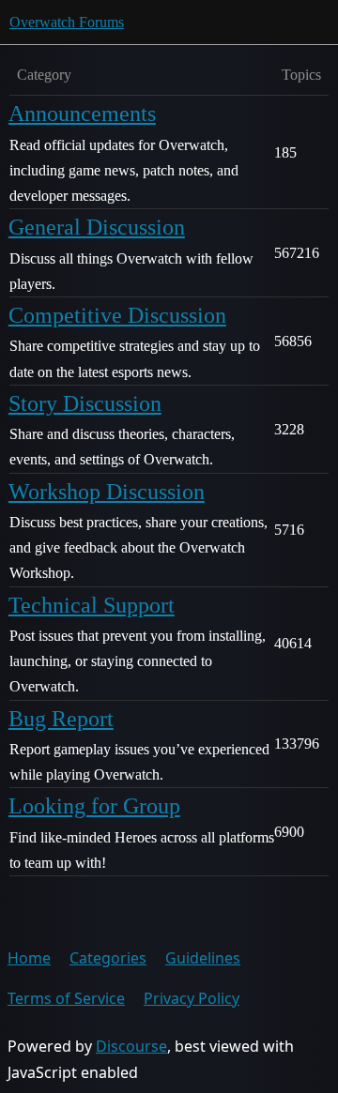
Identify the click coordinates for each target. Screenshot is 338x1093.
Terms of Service (66, 998)
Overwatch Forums (66, 22)
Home (29, 958)
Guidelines (202, 958)
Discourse (131, 1046)
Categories (107, 958)
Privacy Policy (191, 998)
